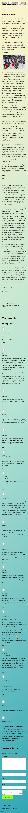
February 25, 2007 (6, 595)
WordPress (15, 808)
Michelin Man (17, 305)
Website (4, 784)
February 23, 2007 (6, 333)
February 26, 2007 (6, 616)
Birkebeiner (4, 305)
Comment (5, 756)
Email (4, 778)
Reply (3, 345)
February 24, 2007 (6, 355)
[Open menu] (2, 8)
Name (4, 772)
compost (9, 305)
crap (13, 305)
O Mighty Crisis (6, 805)
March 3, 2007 (5, 723)
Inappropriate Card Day (12, 710)
